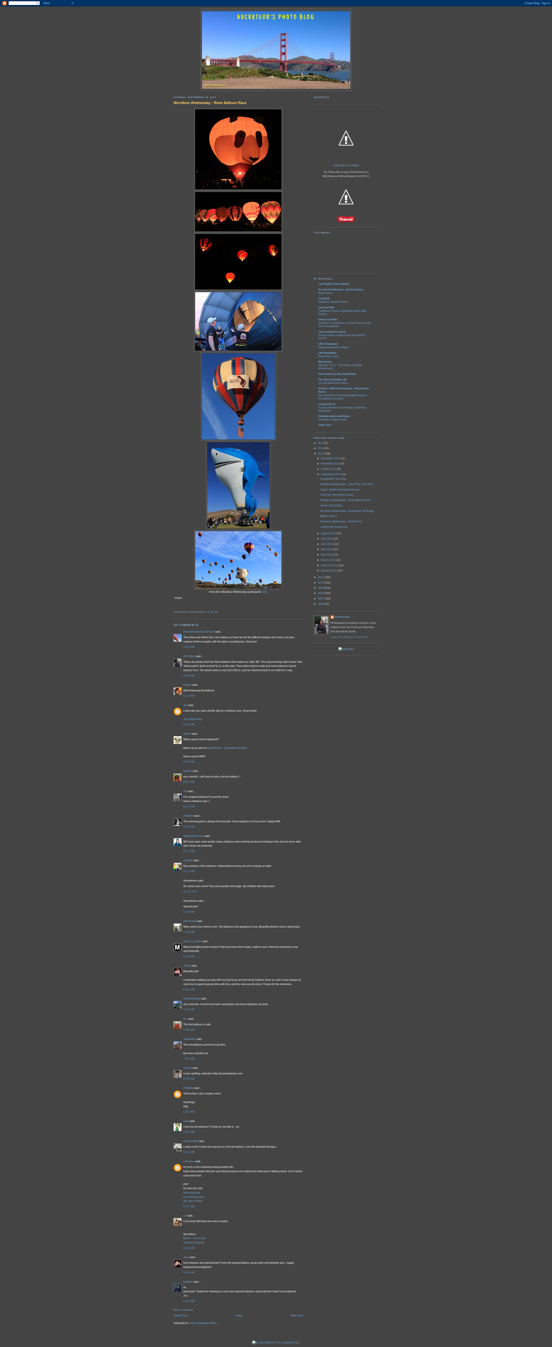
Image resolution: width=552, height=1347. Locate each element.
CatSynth (324, 298)
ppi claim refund (192, 1201)
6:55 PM (189, 761)
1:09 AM (189, 911)
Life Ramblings (327, 352)
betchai (187, 771)
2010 (321, 582)
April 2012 (327, 554)
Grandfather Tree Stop (333, 478)
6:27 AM (189, 1206)
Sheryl (187, 965)
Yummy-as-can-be (194, 1242)
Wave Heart (325, 293)
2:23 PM (189, 1131)
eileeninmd (189, 921)
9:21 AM (189, 1247)
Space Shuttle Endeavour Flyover (340, 489)
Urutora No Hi (326, 404)
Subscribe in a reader (346, 165)
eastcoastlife (190, 1141)
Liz (185, 1215)
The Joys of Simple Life (332, 379)
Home (239, 1315)
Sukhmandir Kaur (193, 836)
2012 (321, 453)
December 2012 (330, 458)
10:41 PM (190, 891)
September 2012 (331, 474)
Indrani (187, 684)
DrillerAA (188, 815)
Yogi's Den (324, 425)
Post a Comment (183, 1309)
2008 (321, 593)
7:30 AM (189, 1009)
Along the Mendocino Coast (336, 494)
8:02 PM (189, 782)
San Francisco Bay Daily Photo (337, 374)
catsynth (188, 860)
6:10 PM (189, 695)
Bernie (187, 733)
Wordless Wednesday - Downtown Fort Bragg (347, 510)
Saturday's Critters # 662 (332, 419)
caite (186, 1121)
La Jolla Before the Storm (333, 383)
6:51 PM (189, 724)
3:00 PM (213, 612)
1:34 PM (189, 1301)
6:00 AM (189, 989)
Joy (185, 705)
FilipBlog (188, 1087)
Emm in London (192, 941)
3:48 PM (189, 647)
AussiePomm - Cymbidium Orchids (226, 748)
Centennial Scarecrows (334, 526)
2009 (321, 587)
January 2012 (329, 570)
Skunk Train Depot (331, 505)
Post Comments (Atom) (203, 1323)
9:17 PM (189, 851)
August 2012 (328, 533)
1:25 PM (189, 1111)
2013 (321, 448)
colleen (187, 1067)
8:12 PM (189, 806)
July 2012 (327, 538)
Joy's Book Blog (192, 719)
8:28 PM (189, 826)
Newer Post (180, 1315)
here (264, 591)
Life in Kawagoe (328, 343)
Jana (186, 1257)
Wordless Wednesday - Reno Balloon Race (210, 103)
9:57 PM (189, 871)
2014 (321, 443)
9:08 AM (189, 1078)
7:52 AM (189, 1058)
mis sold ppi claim (193, 1196)
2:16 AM (189, 956)
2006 (321, 603)
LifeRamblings (191, 998)
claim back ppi (191, 1192)
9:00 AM (189, 1272)
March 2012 (328, 560)
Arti (185, 791)
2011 (321, 577)
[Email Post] (219, 612)
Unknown (188, 1161)
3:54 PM (189, 675)
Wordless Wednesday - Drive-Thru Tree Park (346, 484)
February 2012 (330, 565)
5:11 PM (189, 1152)
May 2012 (327, 549)
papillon (188, 1281)
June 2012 (327, 544)
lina (185, 1018)
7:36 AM (189, 1029)
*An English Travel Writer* (334, 284)
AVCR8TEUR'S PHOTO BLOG (276, 17)
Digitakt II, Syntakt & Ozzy (333, 301)
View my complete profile (349, 637)
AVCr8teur (189, 656)
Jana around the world (331, 331)
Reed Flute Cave (328, 356)
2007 (321, 598)
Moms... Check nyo (194, 1238)
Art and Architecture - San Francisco (340, 289)
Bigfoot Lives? (328, 516)
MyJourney (325, 361)
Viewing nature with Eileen (334, 416)
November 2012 (330, 463)
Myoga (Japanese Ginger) (333, 347)
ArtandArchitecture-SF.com (199, 631)
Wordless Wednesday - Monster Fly (341, 521)
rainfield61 (189, 1039)
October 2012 (329, 468)
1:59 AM (189, 932)
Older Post (297, 1315)
